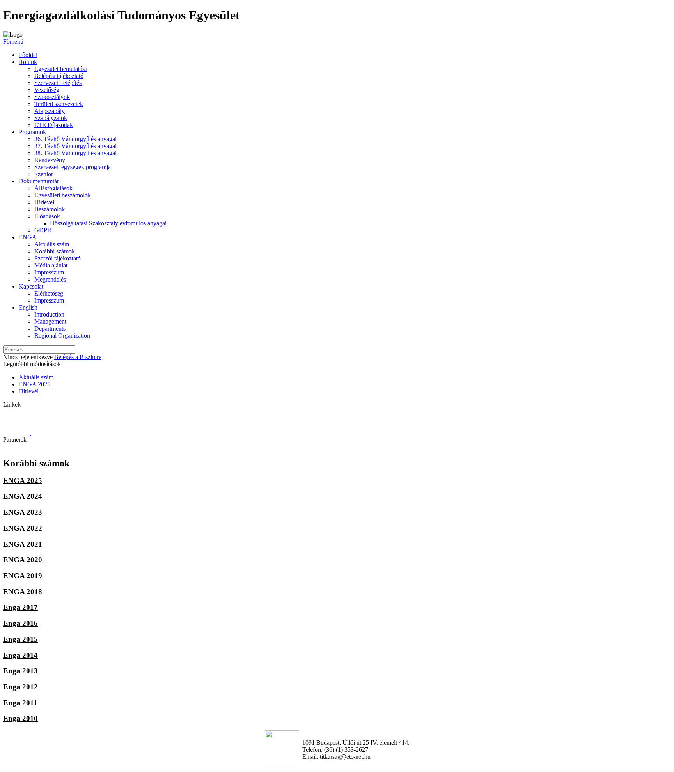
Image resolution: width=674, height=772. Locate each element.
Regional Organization (62, 335)
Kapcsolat (31, 286)
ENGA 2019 (22, 576)
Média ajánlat (50, 265)
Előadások (47, 216)
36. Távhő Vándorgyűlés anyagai (75, 139)
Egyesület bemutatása (60, 69)
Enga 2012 (20, 687)
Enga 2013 (20, 671)
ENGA (28, 237)
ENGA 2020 (22, 560)
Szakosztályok (52, 97)
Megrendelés (50, 279)
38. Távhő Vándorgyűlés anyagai (75, 153)
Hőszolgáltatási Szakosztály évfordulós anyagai (108, 223)
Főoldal (28, 54)
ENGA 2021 (22, 544)
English (28, 307)
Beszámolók (49, 209)
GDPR (42, 230)
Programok (32, 132)
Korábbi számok (54, 251)
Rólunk (28, 61)
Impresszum (49, 272)
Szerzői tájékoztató (57, 258)
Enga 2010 (20, 718)
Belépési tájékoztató (58, 76)
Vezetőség (46, 90)
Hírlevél (44, 202)
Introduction (49, 314)
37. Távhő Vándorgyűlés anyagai (75, 146)
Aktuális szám (51, 244)
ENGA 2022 (22, 528)
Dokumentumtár (39, 181)
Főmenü (13, 41)
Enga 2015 (20, 639)
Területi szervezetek (58, 104)
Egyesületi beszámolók (62, 195)
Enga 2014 (20, 655)
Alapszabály (49, 111)
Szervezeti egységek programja (72, 167)
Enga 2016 (20, 623)
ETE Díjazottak (53, 125)
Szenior (43, 174)
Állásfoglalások (53, 188)
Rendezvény (49, 160)
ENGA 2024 (22, 496)
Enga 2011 (20, 703)
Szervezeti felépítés (58, 83)
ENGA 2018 (22, 592)
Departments (50, 328)
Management (50, 321)
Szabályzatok (50, 118)
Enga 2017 (20, 607)
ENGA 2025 (34, 384)
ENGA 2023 (22, 512)
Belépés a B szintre (77, 357)
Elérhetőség (48, 293)
